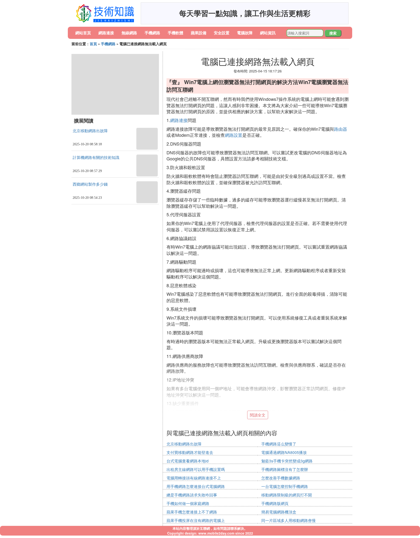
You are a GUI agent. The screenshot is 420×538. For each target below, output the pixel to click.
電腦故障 (245, 32)
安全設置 (221, 32)
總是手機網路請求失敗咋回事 (191, 495)
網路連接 (106, 32)
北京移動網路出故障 (90, 131)
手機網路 (152, 32)
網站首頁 (83, 32)
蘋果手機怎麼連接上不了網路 (191, 512)
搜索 (333, 33)
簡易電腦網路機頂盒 (278, 512)
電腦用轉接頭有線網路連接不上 (193, 478)
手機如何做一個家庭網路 (187, 503)
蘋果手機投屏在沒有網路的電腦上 (195, 520)
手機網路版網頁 (275, 503)
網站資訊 (268, 32)
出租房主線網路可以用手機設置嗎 (195, 469)
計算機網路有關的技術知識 (96, 158)
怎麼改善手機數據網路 (280, 478)
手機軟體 (175, 32)
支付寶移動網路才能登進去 (189, 452)
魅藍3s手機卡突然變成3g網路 (287, 461)
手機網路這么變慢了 (278, 444)
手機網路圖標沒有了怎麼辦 (284, 469)
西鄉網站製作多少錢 (90, 184)
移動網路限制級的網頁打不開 (286, 495)
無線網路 (129, 32)
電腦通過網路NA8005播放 (284, 452)
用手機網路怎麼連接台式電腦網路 (195, 486)
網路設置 (233, 135)
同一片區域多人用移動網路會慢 (288, 520)
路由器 (340, 129)
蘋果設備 (198, 32)
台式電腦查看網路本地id (187, 461)
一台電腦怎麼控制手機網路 (284, 486)
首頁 (93, 43)
